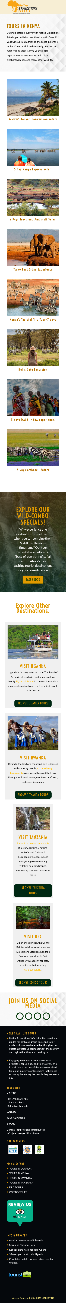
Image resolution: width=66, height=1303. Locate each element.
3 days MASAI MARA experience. (33, 420)
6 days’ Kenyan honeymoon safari (33, 119)
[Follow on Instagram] (37, 1016)
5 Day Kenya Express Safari (33, 169)
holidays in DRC (33, 969)
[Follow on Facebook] (20, 1016)
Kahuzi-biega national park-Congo (27, 1249)
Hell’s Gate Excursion (33, 369)
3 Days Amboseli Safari (33, 470)
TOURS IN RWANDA (20, 1177)
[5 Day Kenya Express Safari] (33, 147)
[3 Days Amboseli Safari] (33, 447)
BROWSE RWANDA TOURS (33, 795)
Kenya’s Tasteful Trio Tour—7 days (33, 319)
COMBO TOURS (18, 1192)
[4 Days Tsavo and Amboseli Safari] (33, 197)
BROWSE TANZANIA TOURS (33, 890)
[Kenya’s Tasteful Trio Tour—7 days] (33, 297)
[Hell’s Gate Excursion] (33, 347)
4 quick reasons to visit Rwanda (26, 1240)
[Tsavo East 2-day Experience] (33, 247)
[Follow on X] (28, 1016)
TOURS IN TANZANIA (21, 1182)
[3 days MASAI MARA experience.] (33, 397)
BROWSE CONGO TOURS (33, 983)
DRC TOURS (16, 1187)
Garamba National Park (22, 1244)
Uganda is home (24, 681)
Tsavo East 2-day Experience (33, 269)
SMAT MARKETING (45, 1298)
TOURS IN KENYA (19, 1173)
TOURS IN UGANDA (20, 1168)
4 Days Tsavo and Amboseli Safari (33, 219)
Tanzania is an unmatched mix (33, 843)
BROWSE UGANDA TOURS (33, 703)
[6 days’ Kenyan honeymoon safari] (33, 97)
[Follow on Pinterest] (46, 1016)
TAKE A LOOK (33, 580)
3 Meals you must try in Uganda (26, 1254)
